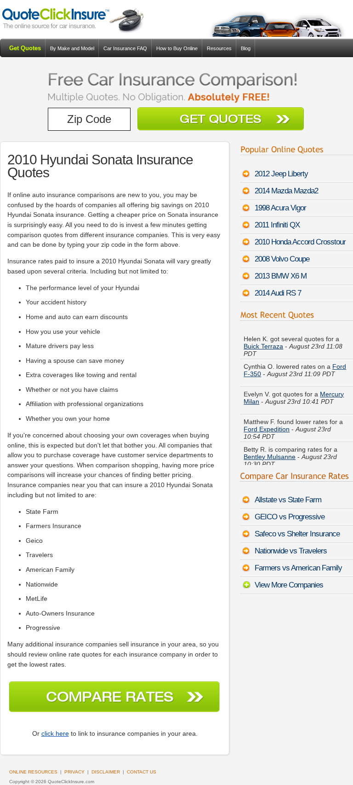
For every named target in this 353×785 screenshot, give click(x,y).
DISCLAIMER (105, 771)
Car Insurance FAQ (125, 48)
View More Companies (289, 585)
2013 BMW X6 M (281, 276)
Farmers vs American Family (298, 568)
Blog (246, 48)
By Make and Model (72, 48)
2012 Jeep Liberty (281, 173)
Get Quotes (25, 48)
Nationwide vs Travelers (291, 551)
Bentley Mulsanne (270, 456)
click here (55, 733)
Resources (219, 48)
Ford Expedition (267, 429)
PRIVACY (74, 771)
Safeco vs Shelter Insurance (297, 533)
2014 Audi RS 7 (278, 293)
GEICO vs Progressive (290, 516)
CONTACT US (141, 771)
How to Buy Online (177, 48)
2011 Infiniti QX (277, 225)
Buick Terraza (263, 346)
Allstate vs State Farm (288, 499)
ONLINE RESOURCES (33, 771)
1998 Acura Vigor (280, 208)
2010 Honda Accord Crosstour (300, 242)
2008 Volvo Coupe (282, 259)
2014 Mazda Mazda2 (286, 190)
